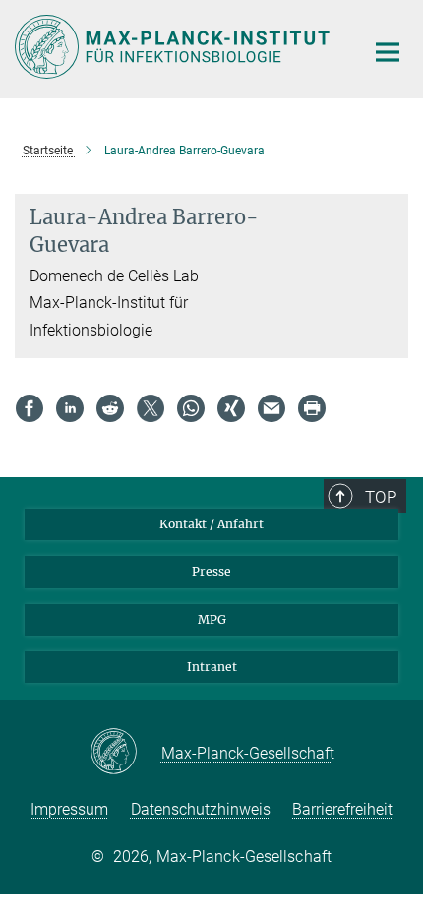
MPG (212, 619)
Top (380, 497)
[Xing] (231, 408)
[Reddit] (110, 408)
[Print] (312, 408)
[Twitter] (150, 408)
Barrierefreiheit (342, 809)
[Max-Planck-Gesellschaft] (125, 752)
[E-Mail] (271, 408)
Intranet (212, 666)
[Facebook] (29, 408)
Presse (211, 571)
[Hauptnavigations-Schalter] (387, 52)
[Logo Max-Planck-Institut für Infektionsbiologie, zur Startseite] (174, 47)
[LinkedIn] (70, 408)
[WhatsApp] (191, 408)
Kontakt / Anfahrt (211, 524)
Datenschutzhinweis (201, 809)
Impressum (69, 809)
